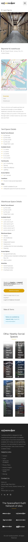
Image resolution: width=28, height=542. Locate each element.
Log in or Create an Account (12, 300)
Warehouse (6, 101)
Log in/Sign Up (7, 10)
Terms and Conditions (5, 461)
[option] (14, 27)
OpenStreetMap (16, 88)
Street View (18, 62)
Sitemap (4, 474)
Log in (4, 458)
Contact (4, 456)
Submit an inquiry (14, 290)
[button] (4, 74)
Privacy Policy (6, 465)
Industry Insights (7, 467)
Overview (6, 96)
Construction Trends (6, 470)
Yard (4, 98)
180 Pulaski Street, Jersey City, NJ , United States (12, 52)
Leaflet (10, 88)
